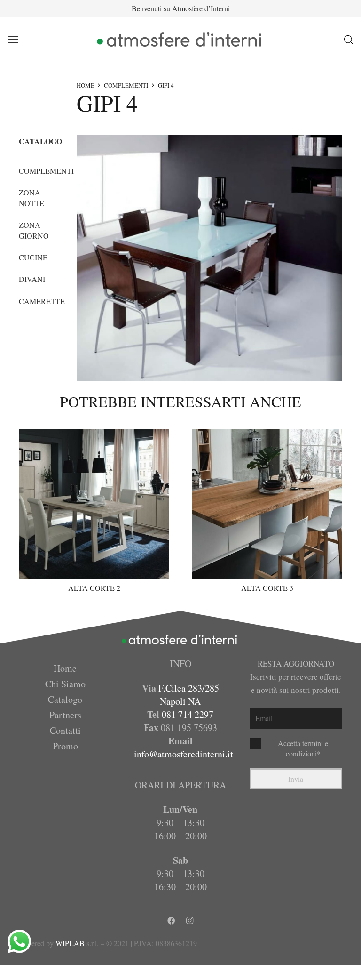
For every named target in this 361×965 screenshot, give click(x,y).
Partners (65, 714)
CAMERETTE (42, 301)
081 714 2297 (187, 714)
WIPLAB (70, 943)
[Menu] (12, 39)
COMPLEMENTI (126, 85)
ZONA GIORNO (34, 230)
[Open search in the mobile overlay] (348, 39)
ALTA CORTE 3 (267, 588)
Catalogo (65, 699)
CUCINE (33, 257)
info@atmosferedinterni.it (183, 754)
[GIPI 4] (209, 258)
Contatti (65, 730)
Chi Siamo (65, 683)
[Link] (181, 39)
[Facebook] (171, 920)
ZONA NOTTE (31, 197)
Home (65, 668)
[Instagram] (189, 920)
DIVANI (32, 279)
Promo (65, 746)
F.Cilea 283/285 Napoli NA (188, 695)
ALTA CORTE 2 (94, 588)
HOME (85, 85)
